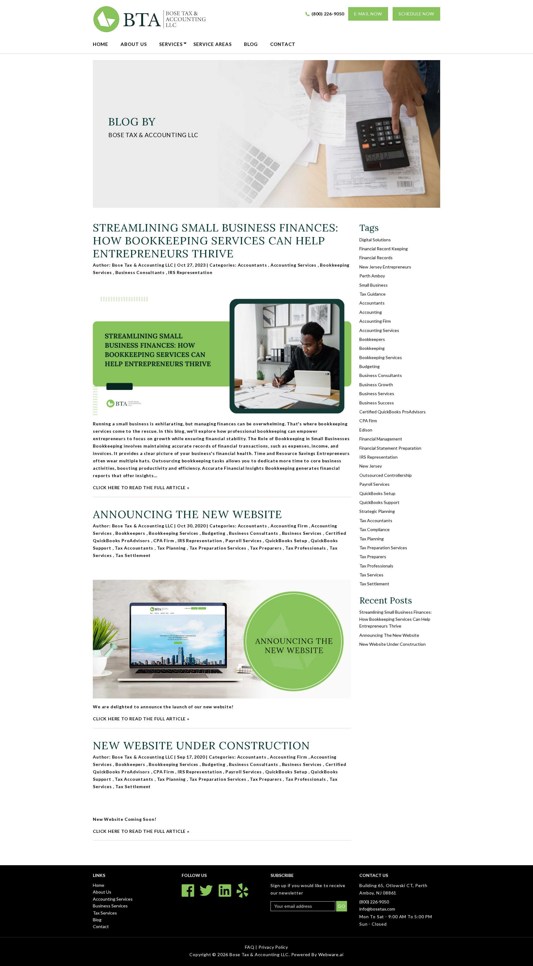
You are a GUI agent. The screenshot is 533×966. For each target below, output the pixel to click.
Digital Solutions (375, 239)
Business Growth (376, 384)
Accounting (370, 312)
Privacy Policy (273, 947)
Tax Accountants (134, 548)
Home (100, 44)
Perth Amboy (372, 275)
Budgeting (213, 533)
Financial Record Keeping (383, 248)
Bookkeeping (372, 348)
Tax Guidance (372, 294)
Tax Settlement (133, 555)
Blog (251, 44)
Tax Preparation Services (217, 548)
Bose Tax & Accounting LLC (259, 954)
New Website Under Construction (201, 745)
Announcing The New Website (187, 514)
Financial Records (376, 257)
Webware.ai (331, 954)
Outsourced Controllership (385, 475)
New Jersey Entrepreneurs (385, 266)
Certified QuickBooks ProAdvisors (392, 411)
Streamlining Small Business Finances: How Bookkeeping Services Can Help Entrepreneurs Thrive (215, 240)
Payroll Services (243, 540)
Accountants (252, 265)
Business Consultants (140, 272)
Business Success (376, 402)
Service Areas (212, 44)
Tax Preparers (266, 548)
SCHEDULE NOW (416, 13)
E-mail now (368, 13)
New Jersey (370, 466)
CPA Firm (163, 540)
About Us (134, 44)
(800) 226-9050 (328, 13)
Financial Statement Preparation (390, 448)
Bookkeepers (130, 533)
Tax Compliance (374, 529)
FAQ (250, 947)
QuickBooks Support (379, 502)
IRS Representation (190, 272)
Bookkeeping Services (173, 533)
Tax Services (371, 574)
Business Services (302, 533)
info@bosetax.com (377, 908)
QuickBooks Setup (286, 540)
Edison (365, 429)
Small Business (373, 285)
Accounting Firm (289, 525)
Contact (282, 44)
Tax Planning (171, 548)
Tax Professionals (305, 548)
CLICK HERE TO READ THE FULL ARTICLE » (141, 487)
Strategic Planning (377, 511)
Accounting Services (293, 265)
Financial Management (380, 438)
